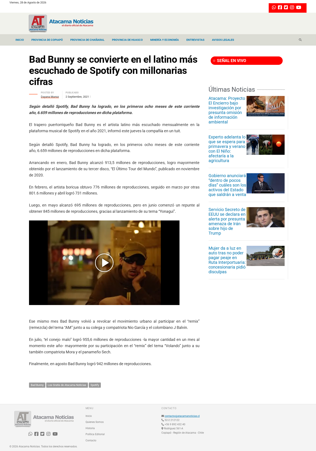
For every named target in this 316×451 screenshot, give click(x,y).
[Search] (300, 40)
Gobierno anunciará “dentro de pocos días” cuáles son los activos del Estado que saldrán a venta (227, 185)
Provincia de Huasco (127, 39)
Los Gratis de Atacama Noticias (67, 385)
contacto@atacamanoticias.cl (182, 416)
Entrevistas (195, 39)
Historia (90, 428)
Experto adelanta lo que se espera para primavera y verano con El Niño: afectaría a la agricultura (227, 149)
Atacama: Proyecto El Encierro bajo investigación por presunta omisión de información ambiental (227, 110)
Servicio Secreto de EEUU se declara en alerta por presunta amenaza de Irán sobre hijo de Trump (227, 221)
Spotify (95, 385)
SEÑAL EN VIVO (231, 61)
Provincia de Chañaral (87, 39)
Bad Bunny (37, 385)
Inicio (19, 39)
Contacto (91, 440)
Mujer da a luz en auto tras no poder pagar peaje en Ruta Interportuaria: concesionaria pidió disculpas (227, 260)
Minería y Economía (164, 39)
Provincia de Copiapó (47, 39)
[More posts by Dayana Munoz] (33, 93)
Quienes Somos (95, 422)
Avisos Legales (223, 39)
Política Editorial (95, 434)
